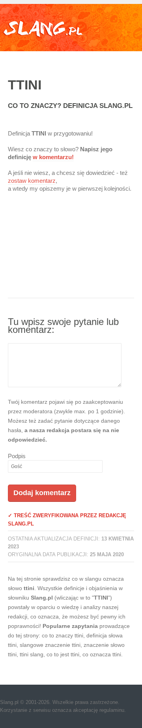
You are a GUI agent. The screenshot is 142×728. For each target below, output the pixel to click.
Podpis (17, 456)
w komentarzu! (53, 157)
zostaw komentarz (32, 180)
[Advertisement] (71, 250)
